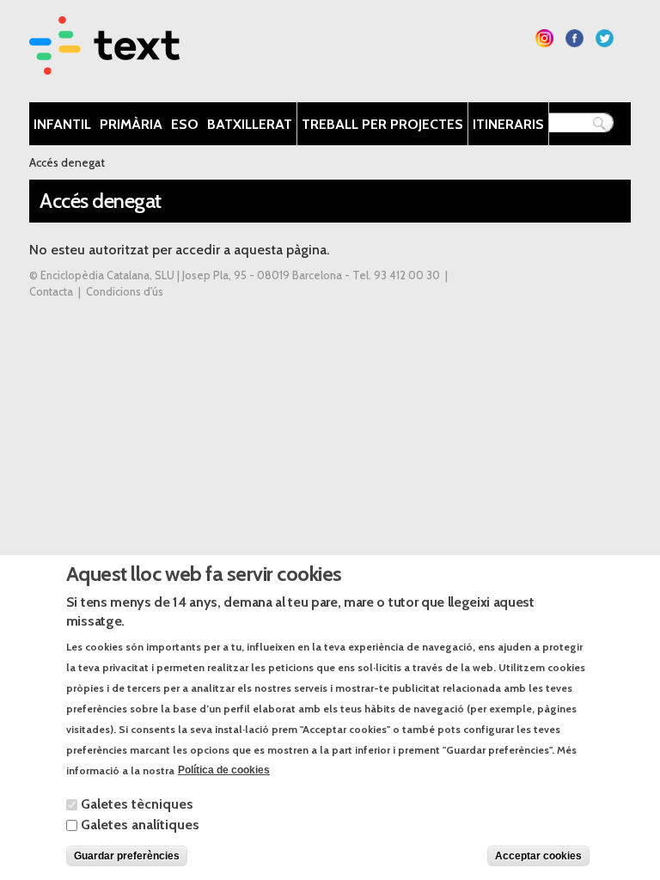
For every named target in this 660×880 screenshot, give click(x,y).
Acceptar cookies (538, 856)
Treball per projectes (382, 124)
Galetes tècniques (137, 804)
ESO (185, 124)
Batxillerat (249, 124)
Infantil (62, 124)
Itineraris (508, 124)
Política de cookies (224, 770)
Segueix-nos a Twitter (605, 38)
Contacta (51, 291)
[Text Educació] (104, 64)
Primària (131, 124)
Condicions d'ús (124, 291)
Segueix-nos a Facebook (574, 38)
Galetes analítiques (140, 824)
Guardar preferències (127, 856)
